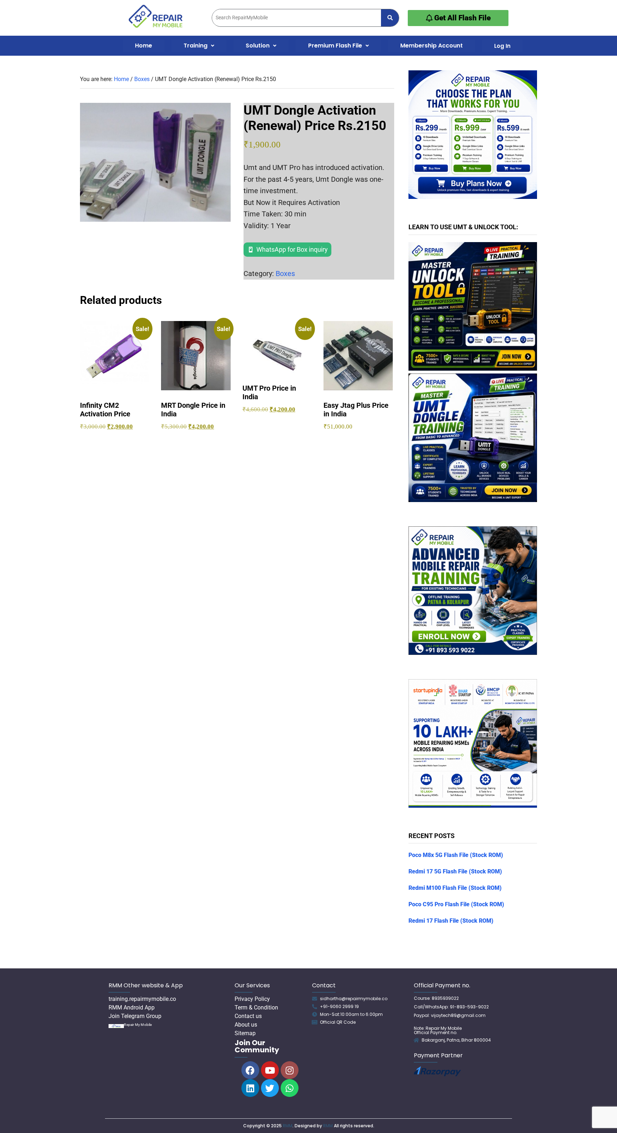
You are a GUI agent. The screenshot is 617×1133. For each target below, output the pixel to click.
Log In (502, 46)
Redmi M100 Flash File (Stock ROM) (455, 887)
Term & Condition (256, 1007)
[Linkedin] (250, 1088)
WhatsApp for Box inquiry (292, 249)
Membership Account (431, 45)
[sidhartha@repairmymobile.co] (314, 998)
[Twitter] (270, 1088)
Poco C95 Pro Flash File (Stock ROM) (456, 904)
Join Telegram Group (135, 1016)
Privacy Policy (252, 999)
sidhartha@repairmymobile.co (353, 999)
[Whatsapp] (290, 1088)
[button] (198, 45)
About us (246, 1024)
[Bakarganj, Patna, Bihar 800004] (416, 1040)
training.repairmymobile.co (142, 999)
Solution (258, 45)
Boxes (142, 79)
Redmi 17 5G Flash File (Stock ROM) (455, 871)
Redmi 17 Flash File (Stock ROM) (450, 920)
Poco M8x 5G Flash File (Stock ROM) (455, 855)
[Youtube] (270, 1070)
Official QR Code (338, 1022)
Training (195, 45)
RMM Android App (132, 1007)
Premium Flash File (335, 45)
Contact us (248, 1016)
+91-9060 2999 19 (339, 1006)
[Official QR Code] (314, 1022)
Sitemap (245, 1033)
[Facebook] (250, 1070)
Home (143, 45)
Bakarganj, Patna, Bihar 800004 (456, 1040)
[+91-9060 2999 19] (314, 1006)
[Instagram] (290, 1070)
